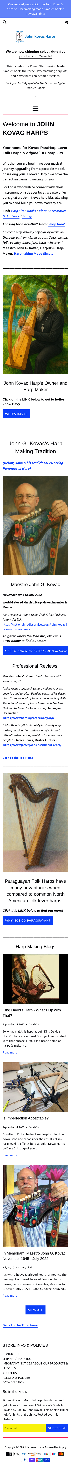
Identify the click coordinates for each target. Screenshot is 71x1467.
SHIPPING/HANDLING (17, 1358)
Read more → (12, 1052)
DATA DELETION (13, 1382)
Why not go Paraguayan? (27, 920)
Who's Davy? (16, 414)
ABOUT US (10, 1373)
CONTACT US (11, 1354)
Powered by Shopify (56, 1447)
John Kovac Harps (34, 1447)
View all (35, 1310)
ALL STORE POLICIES (17, 1377)
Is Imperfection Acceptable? (26, 1118)
